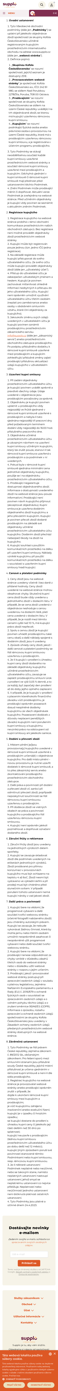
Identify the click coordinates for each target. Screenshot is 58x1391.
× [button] (54, 1354)
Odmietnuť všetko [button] (41, 1385)
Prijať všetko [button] (14, 1385)
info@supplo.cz (16, 335)
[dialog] (29, 1370)
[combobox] (50, 1354)
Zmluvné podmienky (29, 1274)
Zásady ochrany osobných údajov (32, 1272)
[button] (29, 1379)
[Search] (42, 5)
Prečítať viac (14, 1375)
